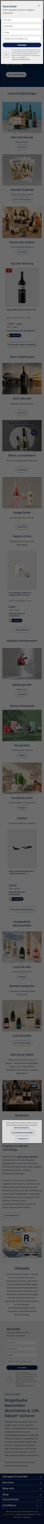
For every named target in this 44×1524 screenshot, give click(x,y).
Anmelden (22, 45)
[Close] (39, 5)
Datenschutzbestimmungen (21, 59)
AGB (22, 57)
